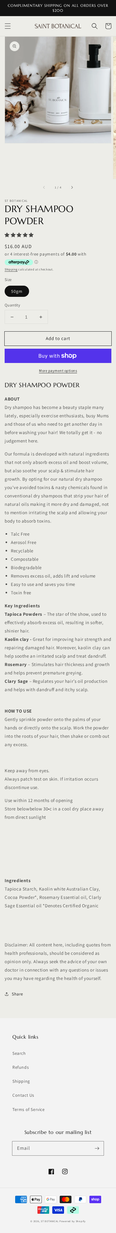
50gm (17, 291)
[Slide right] (72, 187)
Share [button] (17, 994)
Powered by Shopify (72, 1221)
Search (19, 1053)
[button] (8, 26)
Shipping (11, 269)
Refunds (20, 1067)
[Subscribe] (97, 1148)
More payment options (58, 370)
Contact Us (23, 1095)
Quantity (12, 305)
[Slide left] (44, 187)
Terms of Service (28, 1109)
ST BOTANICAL (50, 1221)
